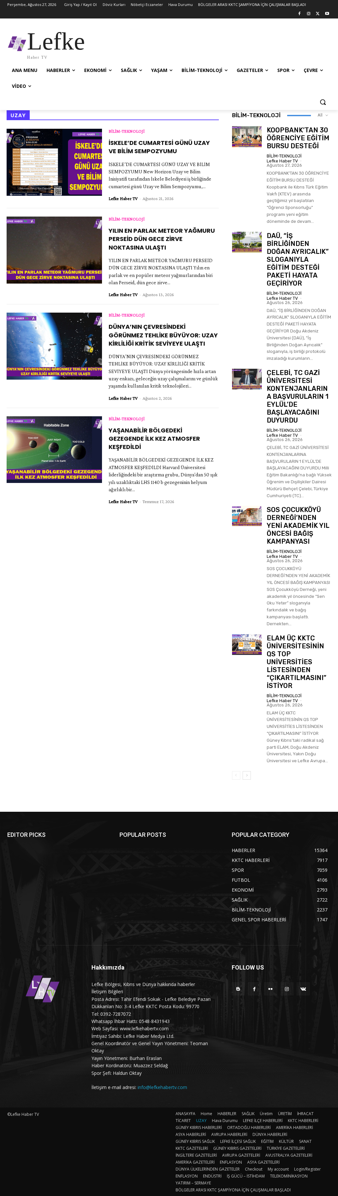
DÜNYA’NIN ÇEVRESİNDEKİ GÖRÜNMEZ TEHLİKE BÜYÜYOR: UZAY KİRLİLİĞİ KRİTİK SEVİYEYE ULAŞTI (163, 335)
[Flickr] (270, 988)
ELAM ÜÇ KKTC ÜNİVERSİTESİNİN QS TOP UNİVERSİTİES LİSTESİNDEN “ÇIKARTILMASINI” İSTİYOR (296, 662)
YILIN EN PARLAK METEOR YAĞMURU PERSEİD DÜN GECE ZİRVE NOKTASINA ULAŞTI (162, 238)
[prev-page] (236, 775)
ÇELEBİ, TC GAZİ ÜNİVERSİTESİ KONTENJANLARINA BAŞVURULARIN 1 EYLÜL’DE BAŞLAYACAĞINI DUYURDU (297, 396)
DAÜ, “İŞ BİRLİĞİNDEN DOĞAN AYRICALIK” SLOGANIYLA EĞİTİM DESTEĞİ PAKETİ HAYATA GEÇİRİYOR (298, 259)
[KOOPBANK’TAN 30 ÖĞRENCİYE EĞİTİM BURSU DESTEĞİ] (247, 136)
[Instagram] (309, 14)
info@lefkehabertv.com (162, 1087)
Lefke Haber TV (123, 198)
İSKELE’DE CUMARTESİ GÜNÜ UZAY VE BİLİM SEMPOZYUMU (159, 147)
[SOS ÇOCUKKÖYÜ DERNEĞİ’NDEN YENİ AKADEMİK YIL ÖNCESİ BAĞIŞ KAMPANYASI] (247, 516)
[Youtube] (327, 14)
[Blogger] (238, 988)
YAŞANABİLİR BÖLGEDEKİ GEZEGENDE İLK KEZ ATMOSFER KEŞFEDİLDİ (154, 438)
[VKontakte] (303, 988)
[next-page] (247, 775)
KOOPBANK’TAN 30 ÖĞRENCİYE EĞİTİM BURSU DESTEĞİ (298, 138)
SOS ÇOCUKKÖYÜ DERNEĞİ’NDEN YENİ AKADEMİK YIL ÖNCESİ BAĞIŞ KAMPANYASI (298, 525)
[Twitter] (317, 14)
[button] (323, 102)
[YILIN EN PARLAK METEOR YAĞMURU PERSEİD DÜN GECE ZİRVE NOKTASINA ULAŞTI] (54, 250)
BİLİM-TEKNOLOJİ (127, 131)
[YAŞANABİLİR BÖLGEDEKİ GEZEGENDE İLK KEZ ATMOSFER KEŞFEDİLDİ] (54, 449)
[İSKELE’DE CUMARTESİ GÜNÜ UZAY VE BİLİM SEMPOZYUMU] (54, 162)
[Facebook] (299, 14)
